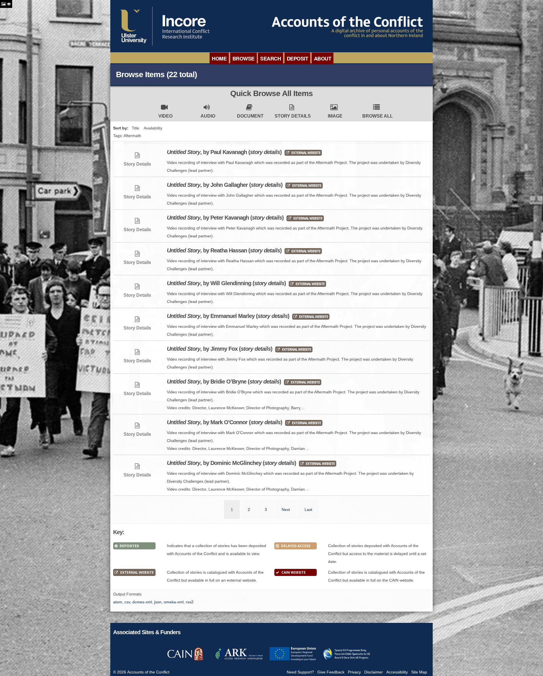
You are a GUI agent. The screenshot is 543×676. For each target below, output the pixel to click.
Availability (153, 128)
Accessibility (397, 672)
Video (165, 116)
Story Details (293, 116)
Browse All (377, 116)
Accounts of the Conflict (148, 672)
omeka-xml (174, 602)
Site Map (419, 672)
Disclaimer (373, 672)
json (157, 602)
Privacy (354, 672)
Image (335, 116)
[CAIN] (185, 660)
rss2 (189, 602)
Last (308, 509)
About (322, 58)
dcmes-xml (142, 602)
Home (219, 58)
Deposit (297, 58)
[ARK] (239, 660)
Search (270, 58)
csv (127, 602)
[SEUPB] (346, 660)
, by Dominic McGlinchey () (231, 463)
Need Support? (300, 672)
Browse (243, 58)
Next (286, 509)
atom (117, 602)
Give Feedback (330, 672)
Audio (208, 116)
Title (135, 128)
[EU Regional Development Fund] (293, 660)
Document (250, 116)
